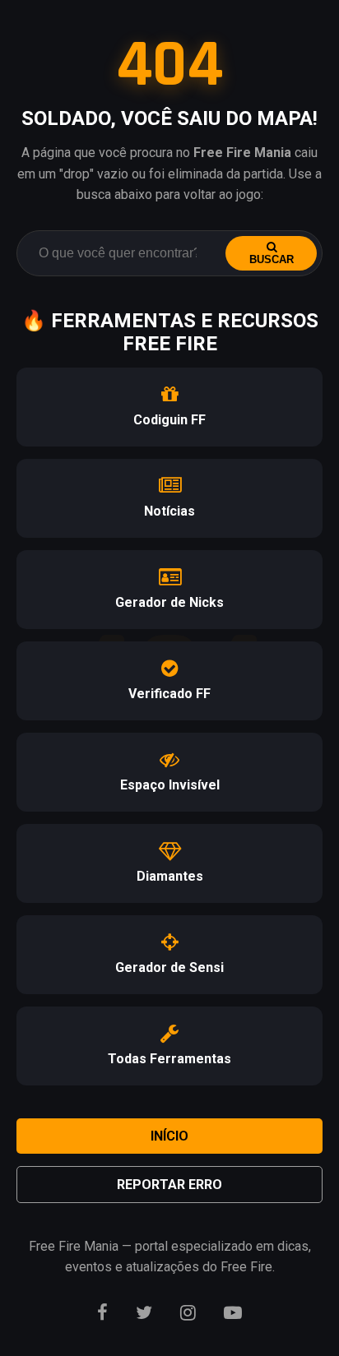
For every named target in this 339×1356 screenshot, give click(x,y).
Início (169, 1136)
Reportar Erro (169, 1184)
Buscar (271, 259)
